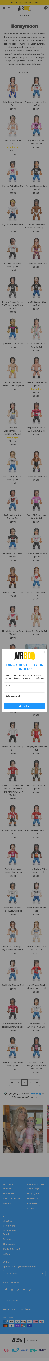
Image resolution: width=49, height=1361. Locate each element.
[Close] (44, 652)
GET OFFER (25, 706)
